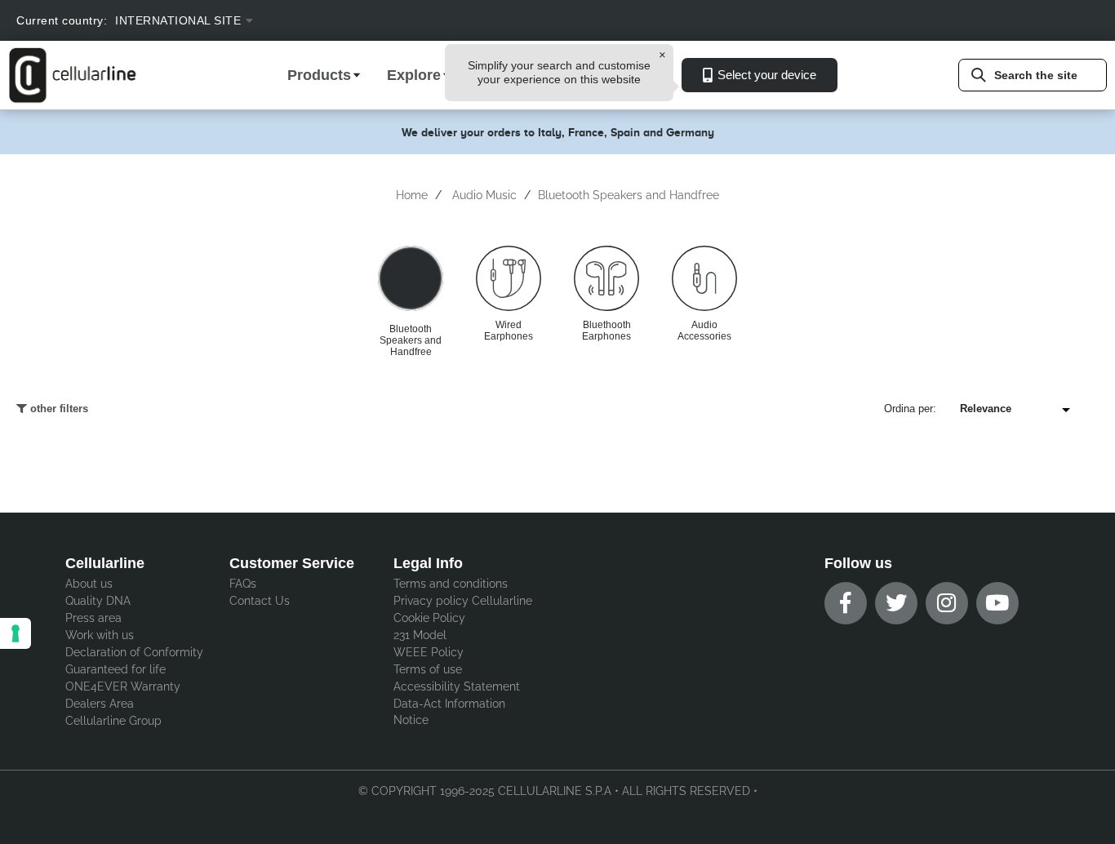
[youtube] (997, 603)
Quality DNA (98, 600)
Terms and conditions (450, 583)
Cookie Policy (429, 617)
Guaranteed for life (115, 669)
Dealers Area (99, 703)
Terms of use (427, 669)
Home (412, 195)
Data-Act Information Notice (449, 711)
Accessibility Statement (456, 686)
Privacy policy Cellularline (462, 600)
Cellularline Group (113, 720)
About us (89, 583)
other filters (57, 408)
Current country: (61, 20)
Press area (93, 617)
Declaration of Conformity (134, 652)
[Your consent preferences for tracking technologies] (15, 633)
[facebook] (845, 603)
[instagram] (947, 603)
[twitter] (896, 603)
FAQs (242, 583)
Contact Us (259, 600)
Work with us (99, 635)
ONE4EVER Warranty (122, 686)
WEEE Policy (428, 652)
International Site (178, 20)
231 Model (419, 635)
